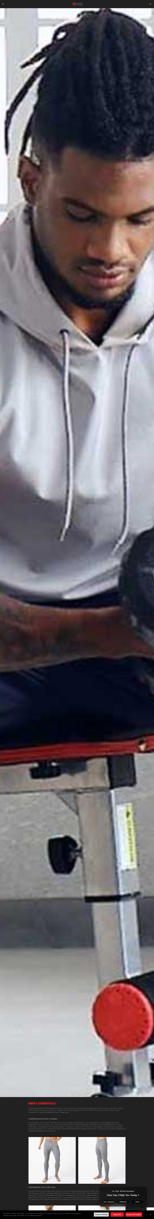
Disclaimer (123, 1202)
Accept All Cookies (134, 1215)
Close (137, 1202)
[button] (3, 4)
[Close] (150, 1214)
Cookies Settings (101, 1215)
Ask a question (109, 1202)
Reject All (117, 1215)
